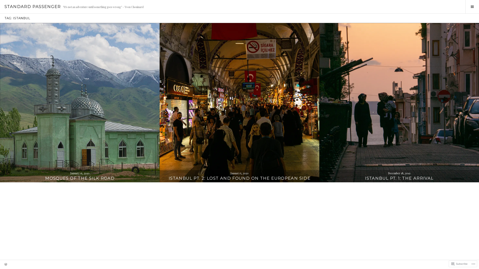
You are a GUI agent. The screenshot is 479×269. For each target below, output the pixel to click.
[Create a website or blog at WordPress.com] (5, 264)
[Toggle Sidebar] (472, 6)
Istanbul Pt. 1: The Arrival (399, 178)
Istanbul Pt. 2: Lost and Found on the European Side (239, 178)
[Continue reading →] (80, 102)
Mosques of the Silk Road (80, 178)
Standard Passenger (32, 6)
